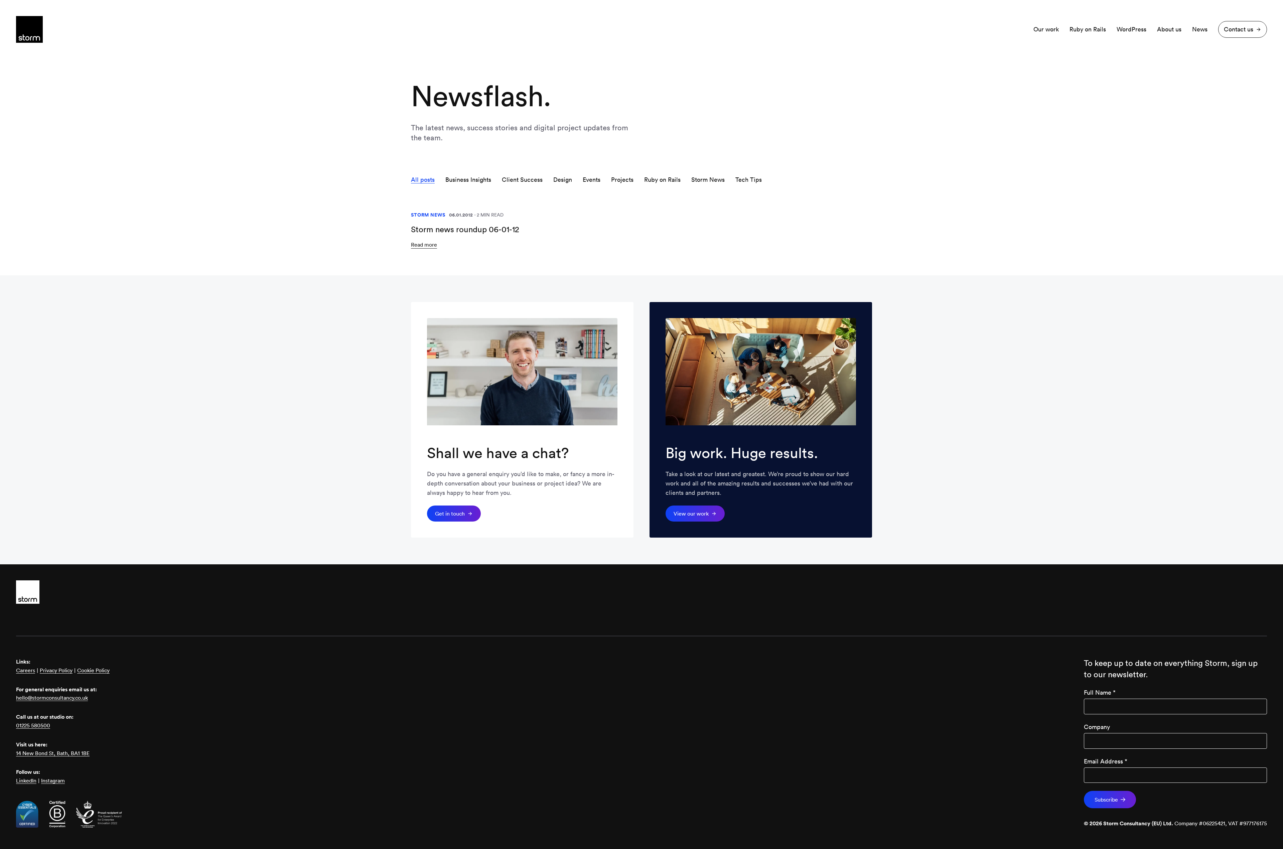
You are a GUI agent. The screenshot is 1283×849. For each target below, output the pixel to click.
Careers (25, 670)
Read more (424, 244)
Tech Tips (748, 179)
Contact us (1238, 29)
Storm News (708, 179)
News (1199, 29)
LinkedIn (26, 780)
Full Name (1100, 692)
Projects (622, 179)
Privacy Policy (56, 670)
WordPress (1131, 29)
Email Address (1105, 761)
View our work (691, 513)
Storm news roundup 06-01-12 (465, 229)
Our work (1046, 29)
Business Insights (468, 179)
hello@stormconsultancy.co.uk (52, 697)
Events (591, 179)
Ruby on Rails (1088, 29)
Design (562, 179)
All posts (423, 179)
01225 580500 (33, 725)
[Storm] (641, 592)
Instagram (53, 780)
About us (1169, 29)
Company (1097, 727)
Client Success (522, 179)
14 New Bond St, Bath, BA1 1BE (53, 753)
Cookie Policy (93, 670)
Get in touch (450, 513)
